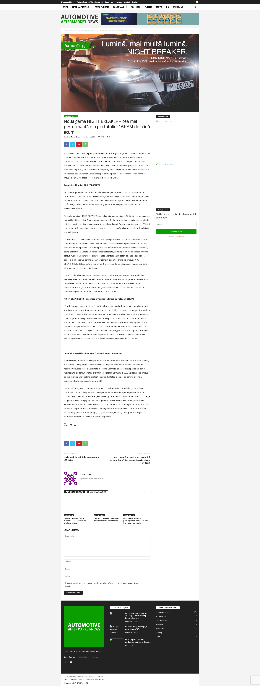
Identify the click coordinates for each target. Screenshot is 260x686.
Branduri (160, 629)
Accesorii (135, 7)
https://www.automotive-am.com (91, 479)
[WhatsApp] (85, 144)
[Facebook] (193, 2)
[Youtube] (197, 2)
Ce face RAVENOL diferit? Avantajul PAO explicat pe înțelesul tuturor (75, 520)
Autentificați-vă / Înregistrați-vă (90, 2)
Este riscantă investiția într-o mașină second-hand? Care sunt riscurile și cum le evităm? (130, 460)
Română (127, 2)
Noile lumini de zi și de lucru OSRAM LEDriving (81, 458)
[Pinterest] (79, 144)
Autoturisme (102, 7)
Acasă (65, 31)
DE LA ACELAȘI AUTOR (96, 492)
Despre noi (109, 2)
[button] (195, 7)
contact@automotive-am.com (87, 657)
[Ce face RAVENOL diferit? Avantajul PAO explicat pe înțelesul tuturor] (77, 506)
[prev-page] (145, 492)
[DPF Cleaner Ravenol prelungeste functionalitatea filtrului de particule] (136, 506)
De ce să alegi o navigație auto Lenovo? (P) (136, 627)
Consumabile (120, 7)
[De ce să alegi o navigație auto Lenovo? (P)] (116, 630)
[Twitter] (72, 144)
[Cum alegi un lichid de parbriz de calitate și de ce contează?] (107, 506)
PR (167, 7)
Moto (159, 7)
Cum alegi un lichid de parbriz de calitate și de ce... (137, 640)
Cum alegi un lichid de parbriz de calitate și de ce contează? (107, 519)
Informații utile (80, 7)
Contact (118, 2)
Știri (65, 7)
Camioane (178, 7)
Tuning (148, 7)
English (135, 2)
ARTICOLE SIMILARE (74, 492)
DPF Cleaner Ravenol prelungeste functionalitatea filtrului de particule (135, 520)
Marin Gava (75, 137)
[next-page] (149, 492)
